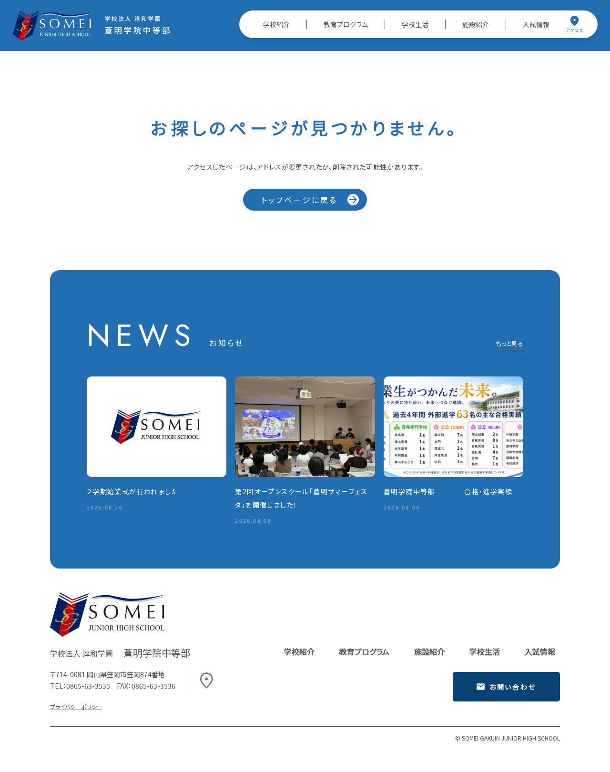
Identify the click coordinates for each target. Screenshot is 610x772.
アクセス (574, 30)
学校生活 (415, 24)
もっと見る (509, 344)
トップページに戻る (299, 199)
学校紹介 (276, 24)
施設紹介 (475, 24)
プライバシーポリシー (76, 706)
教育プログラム (346, 24)
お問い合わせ (512, 686)
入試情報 (536, 24)
